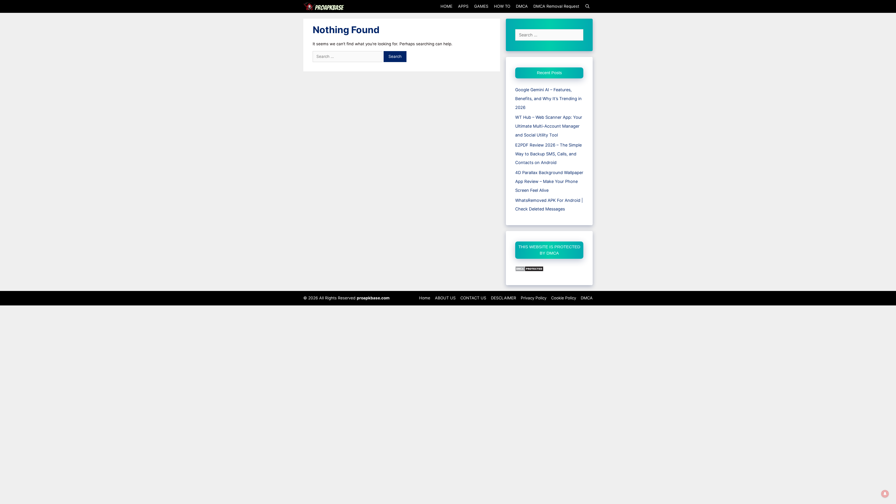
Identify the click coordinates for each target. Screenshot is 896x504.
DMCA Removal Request (556, 6)
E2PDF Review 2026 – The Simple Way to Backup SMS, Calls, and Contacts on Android (548, 154)
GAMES (481, 6)
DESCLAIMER (503, 298)
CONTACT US (473, 298)
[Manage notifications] (885, 493)
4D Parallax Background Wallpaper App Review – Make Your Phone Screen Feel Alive (549, 181)
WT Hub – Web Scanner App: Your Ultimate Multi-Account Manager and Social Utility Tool (548, 126)
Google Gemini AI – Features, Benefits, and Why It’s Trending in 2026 (548, 98)
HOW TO (502, 6)
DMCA (522, 6)
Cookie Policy (563, 298)
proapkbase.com (373, 298)
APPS (463, 6)
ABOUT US (445, 298)
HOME (446, 6)
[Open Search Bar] (587, 6)
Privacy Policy (533, 298)
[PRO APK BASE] (325, 6)
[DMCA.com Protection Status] (529, 270)
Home (424, 298)
